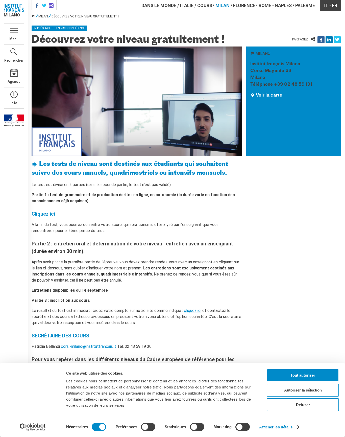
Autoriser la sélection (303, 390)
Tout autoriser (302, 375)
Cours (204, 5)
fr (334, 5)
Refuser (303, 405)
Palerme (305, 5)
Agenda (14, 82)
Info (14, 103)
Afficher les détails (275, 427)
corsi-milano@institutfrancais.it (88, 346)
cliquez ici (192, 310)
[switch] (148, 427)
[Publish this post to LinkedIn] (329, 39)
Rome (265, 5)
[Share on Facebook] (321, 39)
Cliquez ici (43, 214)
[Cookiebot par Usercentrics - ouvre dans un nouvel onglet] (33, 427)
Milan (222, 5)
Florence (244, 5)
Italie (186, 5)
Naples (283, 5)
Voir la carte (269, 95)
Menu (13, 39)
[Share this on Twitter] (337, 39)
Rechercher (14, 60)
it (326, 5)
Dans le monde (158, 5)
